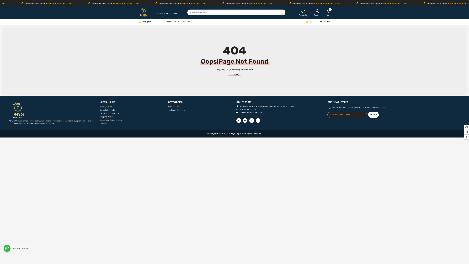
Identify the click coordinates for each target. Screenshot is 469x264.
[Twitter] (258, 120)
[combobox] (233, 12)
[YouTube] (251, 120)
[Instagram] (245, 120)
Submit (373, 114)
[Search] (236, 12)
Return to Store (235, 75)
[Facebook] (238, 120)
